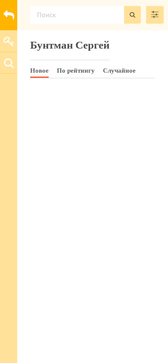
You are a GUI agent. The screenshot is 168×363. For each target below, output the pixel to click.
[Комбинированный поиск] (155, 15)
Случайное (119, 70)
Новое (39, 70)
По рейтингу (76, 70)
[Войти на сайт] (8, 41)
